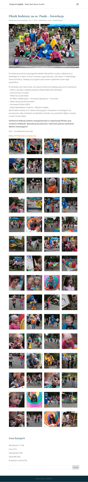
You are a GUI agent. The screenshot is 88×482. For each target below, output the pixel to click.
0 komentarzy (58, 20)
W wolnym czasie (16, 460)
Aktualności (43, 20)
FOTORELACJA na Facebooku (25, 136)
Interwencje (13, 453)
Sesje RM (12, 456)
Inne (49, 20)
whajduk (24, 20)
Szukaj (75, 467)
